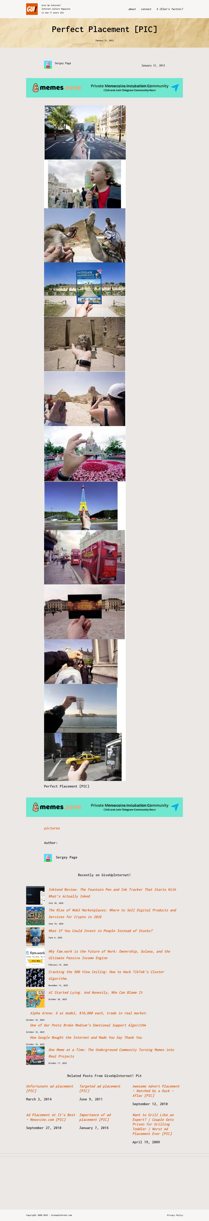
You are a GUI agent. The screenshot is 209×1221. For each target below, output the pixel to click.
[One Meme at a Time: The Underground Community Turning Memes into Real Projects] (35, 1055)
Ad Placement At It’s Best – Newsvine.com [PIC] (50, 1117)
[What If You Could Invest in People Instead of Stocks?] (35, 936)
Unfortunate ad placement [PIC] (49, 1088)
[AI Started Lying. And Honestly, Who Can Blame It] (35, 998)
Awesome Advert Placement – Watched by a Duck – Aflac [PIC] (155, 1091)
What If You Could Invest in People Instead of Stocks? (100, 931)
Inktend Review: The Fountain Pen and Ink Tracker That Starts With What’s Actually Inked (112, 892)
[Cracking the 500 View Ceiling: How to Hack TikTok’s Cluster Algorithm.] (35, 977)
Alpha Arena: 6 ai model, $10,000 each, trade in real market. (89, 1013)
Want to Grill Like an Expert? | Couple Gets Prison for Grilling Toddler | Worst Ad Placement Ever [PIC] (153, 1124)
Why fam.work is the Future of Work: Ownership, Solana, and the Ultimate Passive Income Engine (109, 954)
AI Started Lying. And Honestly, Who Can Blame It (95, 992)
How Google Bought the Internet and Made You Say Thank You (86, 1037)
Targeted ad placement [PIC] (99, 1088)
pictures (52, 828)
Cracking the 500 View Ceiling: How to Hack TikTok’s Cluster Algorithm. (106, 975)
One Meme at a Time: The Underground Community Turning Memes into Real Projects (111, 1053)
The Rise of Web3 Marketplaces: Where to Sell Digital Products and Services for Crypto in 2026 (112, 913)
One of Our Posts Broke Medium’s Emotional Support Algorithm (88, 1025)
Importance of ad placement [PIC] (95, 1117)
